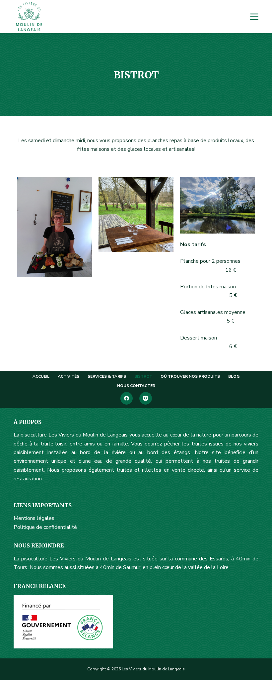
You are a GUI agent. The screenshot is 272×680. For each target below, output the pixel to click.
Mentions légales (34, 518)
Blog (233, 376)
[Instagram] (145, 398)
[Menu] (254, 17)
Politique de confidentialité (45, 527)
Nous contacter (136, 385)
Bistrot (143, 376)
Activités (68, 376)
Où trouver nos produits (190, 376)
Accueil (41, 376)
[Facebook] (126, 398)
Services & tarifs (107, 376)
